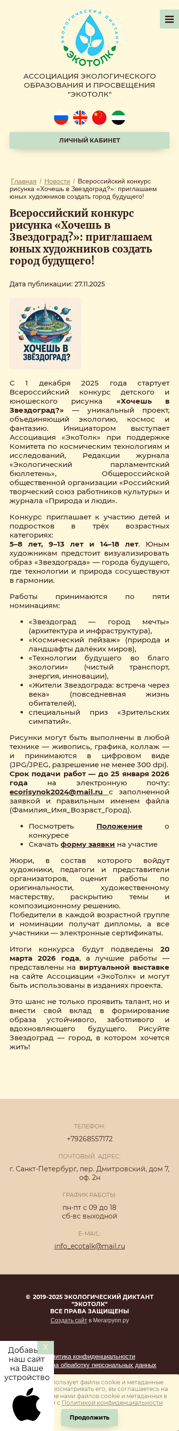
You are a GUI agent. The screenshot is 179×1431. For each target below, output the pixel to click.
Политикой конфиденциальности (112, 1402)
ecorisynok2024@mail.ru (59, 791)
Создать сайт (69, 1320)
